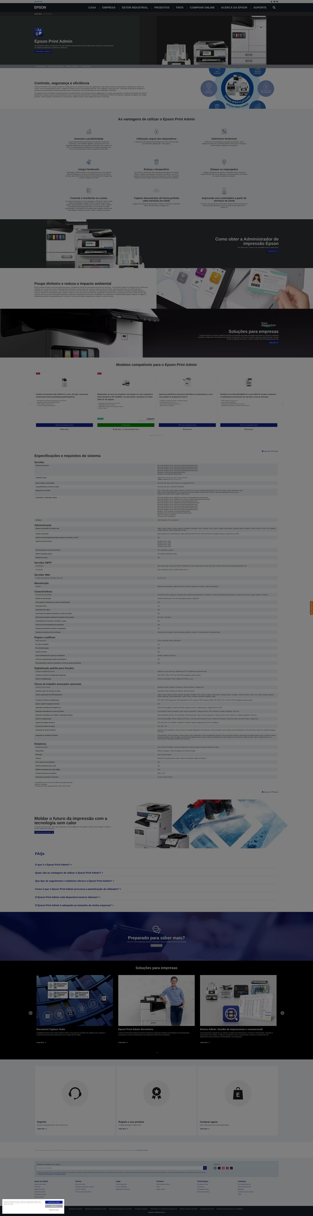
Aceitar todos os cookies (53, 1202)
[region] (33, 1206)
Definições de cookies (54, 1209)
